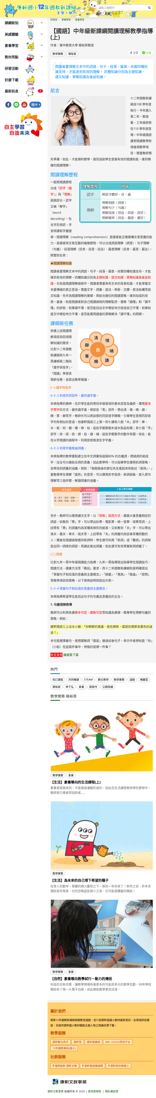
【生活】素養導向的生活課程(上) (75, 782)
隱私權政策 (111, 1091)
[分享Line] (16, 104)
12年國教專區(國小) (64, 1048)
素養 (107, 13)
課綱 (98, 13)
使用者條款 (94, 1091)
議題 (132, 679)
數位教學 (103, 679)
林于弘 (70, 687)
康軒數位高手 (60, 1042)
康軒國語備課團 (93, 1066)
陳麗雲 (144, 679)
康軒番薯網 (93, 1042)
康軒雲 (78, 1042)
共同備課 (73, 679)
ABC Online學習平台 (117, 1042)
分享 (135, 53)
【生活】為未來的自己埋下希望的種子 (79, 880)
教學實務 (58, 53)
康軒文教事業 (56, 1091)
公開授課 (107, 687)
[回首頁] (40, 8)
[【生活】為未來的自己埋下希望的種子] (101, 835)
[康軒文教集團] (69, 1081)
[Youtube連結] (24, 104)
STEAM (88, 679)
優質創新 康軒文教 (65, 1066)
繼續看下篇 (71, 655)
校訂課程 (58, 679)
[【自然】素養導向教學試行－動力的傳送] (101, 933)
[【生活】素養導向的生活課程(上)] (101, 737)
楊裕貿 (72, 53)
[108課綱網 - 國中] (35, 104)
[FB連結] (8, 104)
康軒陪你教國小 (119, 1066)
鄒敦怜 (93, 687)
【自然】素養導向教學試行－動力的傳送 (81, 978)
